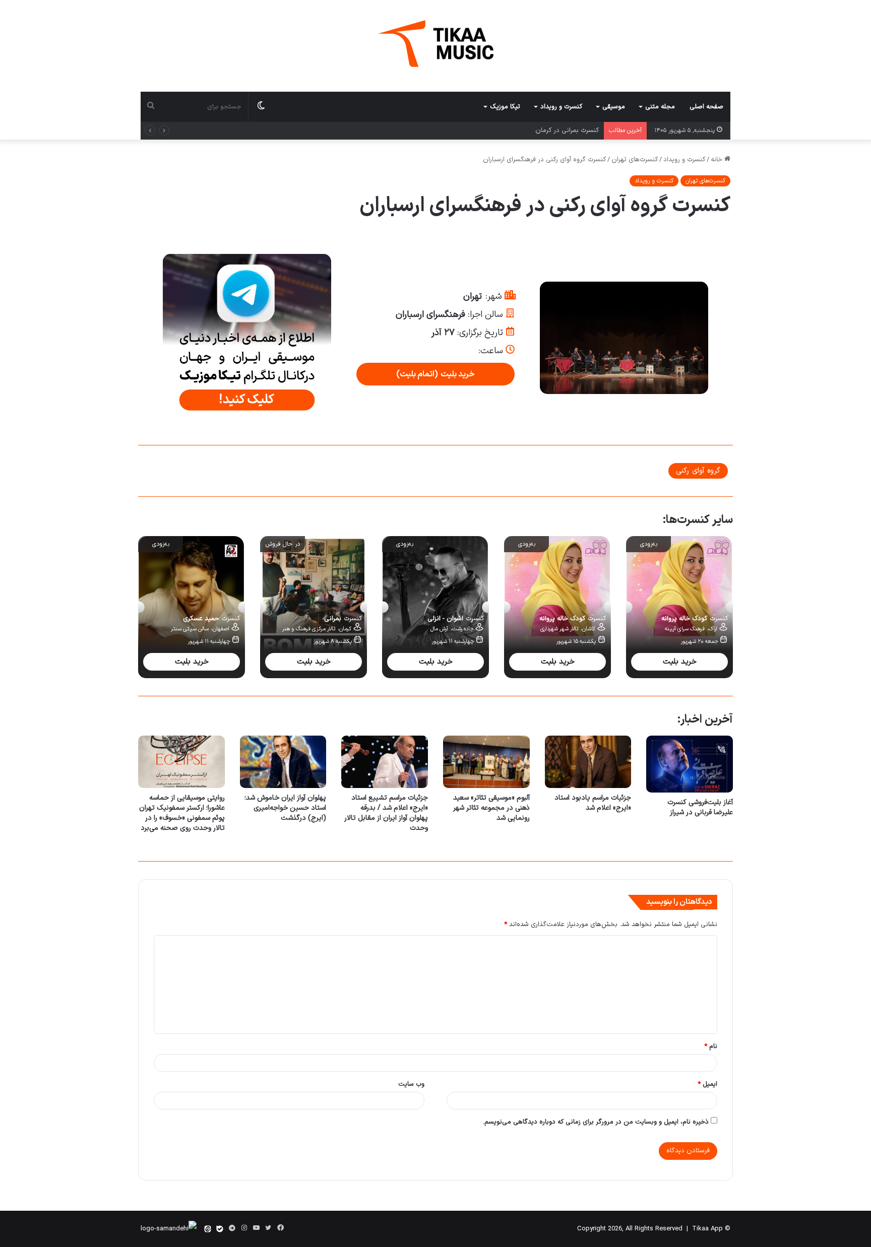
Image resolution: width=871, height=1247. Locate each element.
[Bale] (220, 1229)
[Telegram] (232, 1228)
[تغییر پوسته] (261, 107)
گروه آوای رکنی (698, 471)
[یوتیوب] (256, 1228)
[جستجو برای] (151, 107)
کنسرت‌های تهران (634, 160)
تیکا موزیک (505, 107)
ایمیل (707, 1084)
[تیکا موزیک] (435, 43)
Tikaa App (707, 1229)
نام (710, 1046)
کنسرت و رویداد (561, 107)
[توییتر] (268, 1228)
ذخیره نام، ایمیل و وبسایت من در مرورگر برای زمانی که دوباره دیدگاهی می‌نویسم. (596, 1122)
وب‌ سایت (411, 1084)
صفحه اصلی (706, 107)
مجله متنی (660, 107)
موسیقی (613, 107)
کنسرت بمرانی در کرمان (567, 130)
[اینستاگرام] (244, 1228)
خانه (717, 160)
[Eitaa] (208, 1229)
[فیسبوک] (280, 1228)
